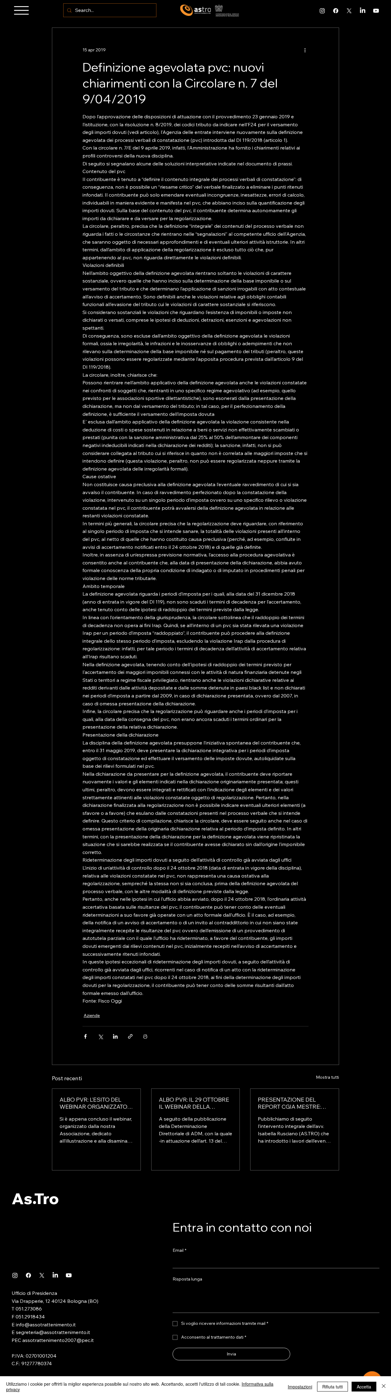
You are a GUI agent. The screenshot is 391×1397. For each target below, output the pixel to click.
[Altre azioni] (305, 50)
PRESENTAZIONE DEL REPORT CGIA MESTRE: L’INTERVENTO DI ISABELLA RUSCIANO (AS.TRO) (294, 1103)
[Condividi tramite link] (130, 1036)
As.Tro (35, 1198)
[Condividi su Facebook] (85, 1036)
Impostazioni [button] (300, 1387)
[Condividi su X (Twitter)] (100, 1036)
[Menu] (21, 10)
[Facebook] (335, 10)
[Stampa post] (145, 1036)
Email (179, 1250)
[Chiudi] (383, 1386)
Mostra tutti (327, 1077)
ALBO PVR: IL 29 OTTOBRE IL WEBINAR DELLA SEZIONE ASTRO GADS (194, 1103)
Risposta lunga (187, 1279)
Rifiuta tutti (332, 1387)
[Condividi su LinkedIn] (115, 1036)
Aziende (92, 1015)
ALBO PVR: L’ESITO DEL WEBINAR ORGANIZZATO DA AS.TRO (93, 1103)
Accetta (364, 1387)
